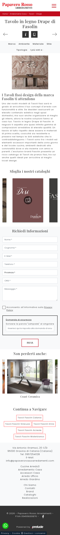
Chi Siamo (30, 485)
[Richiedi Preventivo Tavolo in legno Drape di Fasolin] (25, 34)
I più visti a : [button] (37, 49)
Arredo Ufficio (30, 476)
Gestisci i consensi (35, 533)
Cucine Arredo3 (30, 466)
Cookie (16, 533)
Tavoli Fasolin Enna (44, 424)
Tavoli (31, 14)
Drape (39, 14)
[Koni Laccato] (54, 34)
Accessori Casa (30, 472)
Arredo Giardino (30, 479)
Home (5, 14)
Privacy (5, 533)
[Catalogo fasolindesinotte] (28, 200)
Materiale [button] (38, 43)
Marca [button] (12, 43)
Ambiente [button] (24, 43)
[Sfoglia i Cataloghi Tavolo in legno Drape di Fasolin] (34, 34)
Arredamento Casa (18, 14)
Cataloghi (30, 494)
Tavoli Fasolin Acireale (30, 430)
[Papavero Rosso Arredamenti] (17, 5)
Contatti (30, 488)
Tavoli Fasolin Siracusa (17, 424)
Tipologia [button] (21, 49)
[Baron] (5, 34)
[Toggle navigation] (54, 6)
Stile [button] (49, 43)
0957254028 (32, 454)
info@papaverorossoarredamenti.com (30, 460)
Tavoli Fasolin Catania (30, 417)
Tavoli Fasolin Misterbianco (29, 436)
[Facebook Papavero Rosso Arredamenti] (42, 516)
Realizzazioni (30, 497)
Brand (30, 491)
